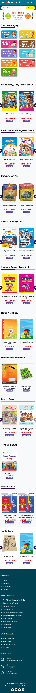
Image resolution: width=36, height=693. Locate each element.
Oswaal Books (7, 625)
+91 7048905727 (11, 674)
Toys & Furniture (8, 618)
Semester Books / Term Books (13, 612)
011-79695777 (10, 667)
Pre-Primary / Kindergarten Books (14, 600)
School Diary (7, 641)
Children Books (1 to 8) (10, 603)
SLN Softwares (25, 686)
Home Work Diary (8, 609)
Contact (5, 589)
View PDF (9, 120)
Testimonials (7, 586)
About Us (6, 583)
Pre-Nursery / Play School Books (13, 615)
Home (5, 580)
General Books (7, 628)
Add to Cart (10, 435)
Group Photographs (9, 644)
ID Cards (6, 648)
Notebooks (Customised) (11, 621)
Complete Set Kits (9, 606)
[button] (34, 15)
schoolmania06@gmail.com (14, 660)
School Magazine (8, 638)
